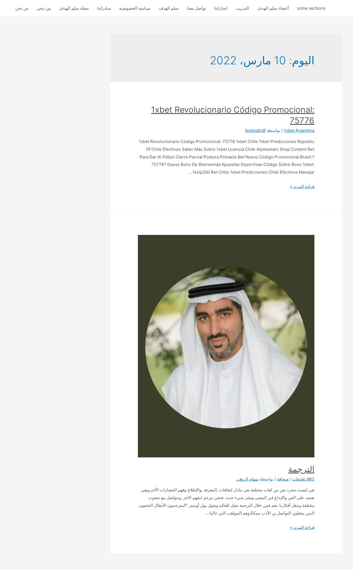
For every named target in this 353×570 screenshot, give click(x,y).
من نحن (21, 8)
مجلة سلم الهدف (74, 8)
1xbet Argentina (299, 130)
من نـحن (44, 8)
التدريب (242, 8)
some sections (311, 8)
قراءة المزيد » (302, 186)
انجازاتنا (221, 8)
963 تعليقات (303, 479)
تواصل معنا (196, 8)
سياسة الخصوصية (135, 8)
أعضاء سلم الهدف (273, 8)
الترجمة (301, 469)
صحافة (283, 479)
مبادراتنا (104, 8)
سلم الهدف (169, 8)
